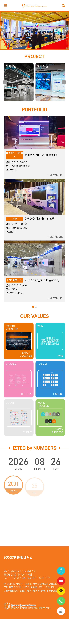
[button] (4, 30)
